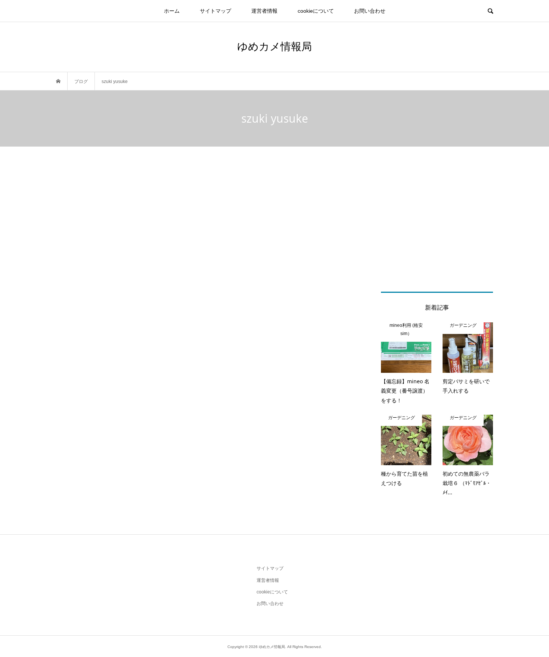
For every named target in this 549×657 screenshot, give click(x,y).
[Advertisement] (274, 235)
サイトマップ (215, 11)
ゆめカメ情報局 (274, 46)
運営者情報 (264, 11)
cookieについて (316, 11)
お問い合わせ (369, 11)
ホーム (172, 11)
